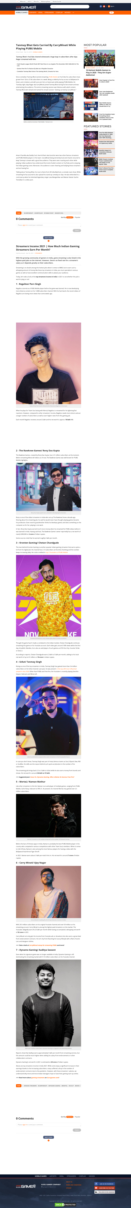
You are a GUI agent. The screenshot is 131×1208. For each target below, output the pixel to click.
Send (77, 230)
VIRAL (40, 12)
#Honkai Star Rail (57, 1)
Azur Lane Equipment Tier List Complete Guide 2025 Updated (107, 93)
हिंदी (111, 12)
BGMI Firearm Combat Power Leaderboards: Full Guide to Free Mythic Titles (106, 161)
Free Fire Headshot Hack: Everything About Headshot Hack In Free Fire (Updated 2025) (107, 116)
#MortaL (64, 1086)
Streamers (38, 253)
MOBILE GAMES (21, 12)
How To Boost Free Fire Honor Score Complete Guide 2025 (106, 169)
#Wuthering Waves (45, 1)
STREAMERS (49, 12)
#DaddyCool (59, 213)
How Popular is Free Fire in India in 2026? (106, 81)
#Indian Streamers (30, 1086)
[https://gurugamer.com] (26, 1186)
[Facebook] (101, 6)
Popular (77, 217)
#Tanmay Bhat (49, 213)
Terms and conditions (73, 1185)
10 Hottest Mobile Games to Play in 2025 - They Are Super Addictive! (98, 72)
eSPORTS (32, 12)
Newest (69, 217)
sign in (25, 225)
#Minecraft (22, 1)
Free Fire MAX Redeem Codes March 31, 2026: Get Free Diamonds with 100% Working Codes (106, 135)
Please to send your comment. (30, 225)
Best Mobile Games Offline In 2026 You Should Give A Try (105, 104)
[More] (73, 13)
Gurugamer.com (53, 1078)
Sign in (112, 6)
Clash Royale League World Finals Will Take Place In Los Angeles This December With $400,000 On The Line (48, 65)
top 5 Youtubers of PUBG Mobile (57, 552)
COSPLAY (59, 12)
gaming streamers (37, 1078)
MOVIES (67, 12)
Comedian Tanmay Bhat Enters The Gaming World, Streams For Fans (37, 71)
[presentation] (22, 213)
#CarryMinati (28, 213)
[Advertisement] (48, 29)
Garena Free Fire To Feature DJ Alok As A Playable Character (35, 68)
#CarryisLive (38, 213)
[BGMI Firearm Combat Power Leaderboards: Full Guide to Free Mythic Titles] (91, 162)
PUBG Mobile (53, 77)
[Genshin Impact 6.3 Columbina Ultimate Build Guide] (91, 153)
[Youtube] (104, 6)
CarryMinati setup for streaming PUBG (42, 945)
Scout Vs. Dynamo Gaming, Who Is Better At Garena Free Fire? (52, 777)
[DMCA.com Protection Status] (65, 1206)
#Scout (71, 1086)
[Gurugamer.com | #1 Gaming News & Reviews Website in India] (26, 7)
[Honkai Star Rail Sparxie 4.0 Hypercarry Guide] (91, 144)
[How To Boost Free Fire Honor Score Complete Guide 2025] (91, 170)
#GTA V (29, 1)
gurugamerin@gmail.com (49, 1187)
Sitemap (68, 1188)
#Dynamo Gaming (54, 1086)
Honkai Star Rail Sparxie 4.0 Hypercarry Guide (106, 142)
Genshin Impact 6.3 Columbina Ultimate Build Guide (105, 152)
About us (69, 1182)
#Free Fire (36, 1)
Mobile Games (37, 52)
